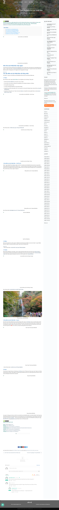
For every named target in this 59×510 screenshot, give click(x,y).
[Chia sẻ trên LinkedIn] (25, 447)
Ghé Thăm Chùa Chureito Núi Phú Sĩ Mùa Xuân (12, 452)
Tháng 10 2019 (46, 194)
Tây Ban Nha (46, 144)
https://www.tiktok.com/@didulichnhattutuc (13, 430)
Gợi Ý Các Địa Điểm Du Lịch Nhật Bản (51, 62)
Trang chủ (16, 2)
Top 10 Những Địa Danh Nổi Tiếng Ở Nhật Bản (51, 41)
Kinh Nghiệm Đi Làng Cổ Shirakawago (50, 48)
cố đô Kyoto (28, 321)
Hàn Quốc (45, 127)
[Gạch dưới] (12, 471)
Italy (45, 130)
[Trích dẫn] (17, 471)
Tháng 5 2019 (46, 196)
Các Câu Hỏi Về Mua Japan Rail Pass (51, 38)
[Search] (55, 2)
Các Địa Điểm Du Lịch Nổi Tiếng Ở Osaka (16, 289)
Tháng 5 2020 (46, 187)
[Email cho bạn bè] (22, 447)
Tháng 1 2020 (46, 191)
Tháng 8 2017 (46, 208)
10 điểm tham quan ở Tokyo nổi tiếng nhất (17, 127)
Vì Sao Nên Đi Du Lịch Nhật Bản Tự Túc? (12, 31)
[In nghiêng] (10, 471)
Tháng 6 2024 (46, 158)
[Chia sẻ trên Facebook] (18, 447)
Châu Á (25, 2)
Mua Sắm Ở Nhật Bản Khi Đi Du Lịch (52, 52)
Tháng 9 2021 (46, 179)
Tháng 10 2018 (46, 201)
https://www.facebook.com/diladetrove (13, 426)
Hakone (14, 165)
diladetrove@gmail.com (9, 424)
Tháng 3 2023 (46, 160)
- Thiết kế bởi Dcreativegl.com (37, 508)
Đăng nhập (38, 465)
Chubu (45, 118)
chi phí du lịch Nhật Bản (17, 68)
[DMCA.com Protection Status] (6, 21)
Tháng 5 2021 (46, 182)
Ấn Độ (45, 111)
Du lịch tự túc (46, 122)
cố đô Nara (20, 371)
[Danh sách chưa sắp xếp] (16, 471)
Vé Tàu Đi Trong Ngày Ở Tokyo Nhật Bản (33, 452)
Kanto (45, 134)
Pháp (45, 141)
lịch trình (31, 450)
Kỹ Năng (36, 2)
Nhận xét (48, 39)
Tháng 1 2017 (46, 213)
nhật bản (33, 450)
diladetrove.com (6, 24)
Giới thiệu (42, 2)
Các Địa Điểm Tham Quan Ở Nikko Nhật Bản (18, 247)
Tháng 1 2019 (46, 199)
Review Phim (46, 142)
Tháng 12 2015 (46, 218)
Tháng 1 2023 (46, 163)
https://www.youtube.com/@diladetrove (13, 429)
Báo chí (45, 113)
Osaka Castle (37, 251)
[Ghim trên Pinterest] (23, 447)
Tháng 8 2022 (46, 168)
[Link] (20, 471)
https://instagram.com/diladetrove (12, 431)
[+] (22, 471)
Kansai (45, 132)
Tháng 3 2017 (46, 211)
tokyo (37, 450)
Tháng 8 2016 (46, 215)
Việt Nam (45, 151)
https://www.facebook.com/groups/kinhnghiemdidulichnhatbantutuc (20, 427)
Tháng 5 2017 (46, 210)
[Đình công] (13, 471)
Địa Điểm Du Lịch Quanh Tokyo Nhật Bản (12, 33)
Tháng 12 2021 (46, 175)
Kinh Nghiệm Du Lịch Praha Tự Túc (51, 73)
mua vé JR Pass (11, 417)
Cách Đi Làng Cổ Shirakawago (51, 44)
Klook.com (5, 72)
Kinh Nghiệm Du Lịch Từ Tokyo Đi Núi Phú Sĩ (17, 210)
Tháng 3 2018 (46, 206)
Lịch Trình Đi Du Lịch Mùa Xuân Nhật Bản (12, 30)
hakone (27, 450)
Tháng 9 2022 (46, 167)
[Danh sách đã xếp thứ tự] (14, 471)
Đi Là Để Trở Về (32, 13)
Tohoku (45, 149)
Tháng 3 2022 (46, 172)
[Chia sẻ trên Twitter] (20, 447)
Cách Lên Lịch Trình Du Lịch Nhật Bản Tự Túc (13, 32)
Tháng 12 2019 (46, 192)
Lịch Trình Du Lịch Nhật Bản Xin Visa (52, 35)
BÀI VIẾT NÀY (5, 418)
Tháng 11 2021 (46, 177)
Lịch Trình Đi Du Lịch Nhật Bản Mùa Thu (12, 29)
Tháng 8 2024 (46, 156)
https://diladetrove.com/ (10, 425)
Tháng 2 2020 (46, 189)
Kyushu (45, 137)
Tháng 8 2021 (46, 180)
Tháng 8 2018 (46, 203)
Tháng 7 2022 (46, 170)
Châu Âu (21, 2)
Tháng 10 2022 (46, 165)
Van (15, 489)
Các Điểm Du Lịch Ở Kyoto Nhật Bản (17, 367)
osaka (36, 450)
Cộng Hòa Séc (46, 120)
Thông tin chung (33, 8)
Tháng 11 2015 (46, 220)
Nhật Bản (31, 2)
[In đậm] (9, 471)
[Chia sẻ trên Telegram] (27, 447)
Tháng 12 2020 (46, 184)
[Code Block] (18, 471)
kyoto (29, 450)
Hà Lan (45, 125)
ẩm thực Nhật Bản (11, 81)
